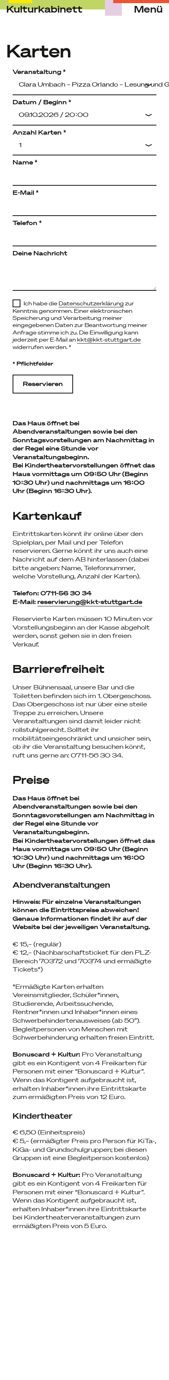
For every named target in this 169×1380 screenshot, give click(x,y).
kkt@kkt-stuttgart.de (109, 339)
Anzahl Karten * (39, 132)
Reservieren (43, 384)
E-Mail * (26, 192)
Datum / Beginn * (42, 102)
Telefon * (27, 223)
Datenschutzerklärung (91, 303)
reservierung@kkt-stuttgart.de (89, 602)
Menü (148, 9)
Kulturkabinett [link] (44, 9)
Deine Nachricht (40, 253)
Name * (25, 162)
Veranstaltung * (39, 72)
